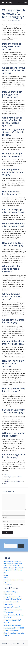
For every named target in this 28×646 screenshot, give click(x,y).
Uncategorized (8, 584)
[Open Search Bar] (19, 2)
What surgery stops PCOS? (13, 625)
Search (5, 543)
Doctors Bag (6, 2)
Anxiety (6, 575)
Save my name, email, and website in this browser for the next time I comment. (14, 526)
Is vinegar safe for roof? (12, 607)
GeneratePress (22, 643)
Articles (6, 474)
